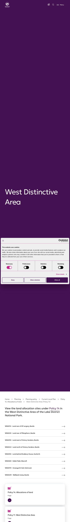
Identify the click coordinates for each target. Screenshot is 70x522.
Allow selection (35, 280)
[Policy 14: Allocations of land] (35, 494)
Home (7, 399)
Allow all (57, 280)
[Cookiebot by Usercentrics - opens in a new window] (60, 240)
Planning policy (31, 399)
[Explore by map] (53, 5)
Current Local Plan (49, 399)
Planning (17, 399)
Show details (60, 274)
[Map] (49, 5)
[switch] (26, 267)
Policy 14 (54, 408)
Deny (12, 280)
